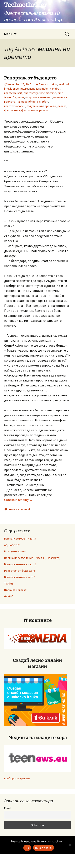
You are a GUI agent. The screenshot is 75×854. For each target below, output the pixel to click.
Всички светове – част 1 (20, 577)
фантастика (12, 110)
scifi (19, 93)
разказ (62, 106)
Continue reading (18, 500)
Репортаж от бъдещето (30, 78)
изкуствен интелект (38, 97)
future (24, 88)
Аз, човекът (12, 545)
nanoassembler (39, 88)
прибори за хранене (17, 778)
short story (31, 93)
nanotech (10, 93)
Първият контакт (15, 590)
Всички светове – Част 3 (20, 538)
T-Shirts (9, 583)
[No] (70, 845)
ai (56, 84)
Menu (8, 34)
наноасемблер (26, 102)
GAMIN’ (8, 596)
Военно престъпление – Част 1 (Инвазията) (32, 558)
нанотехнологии (14, 106)
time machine (47, 93)
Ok (27, 847)
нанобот (42, 102)
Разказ (43, 84)
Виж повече (43, 847)
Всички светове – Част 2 (20, 564)
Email (7, 808)
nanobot (55, 88)
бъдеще (18, 97)
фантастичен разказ (34, 110)
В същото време (15, 551)
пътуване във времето (41, 106)
